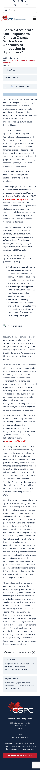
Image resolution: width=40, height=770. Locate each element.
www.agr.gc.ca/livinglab (14, 441)
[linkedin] (26, 1)
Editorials (7, 62)
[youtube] (22, 1)
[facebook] (10, 1)
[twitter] (18, 1)
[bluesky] (14, 1)
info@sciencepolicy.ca (20, 737)
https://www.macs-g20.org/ (16, 199)
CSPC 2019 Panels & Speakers (23, 60)
